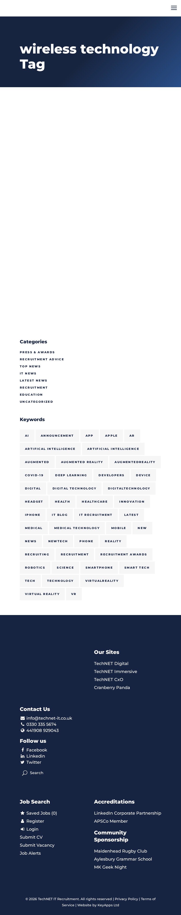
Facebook (36, 750)
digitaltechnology (129, 488)
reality (113, 541)
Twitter (33, 762)
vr (74, 594)
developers (111, 475)
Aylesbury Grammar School (123, 859)
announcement (57, 435)
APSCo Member (111, 821)
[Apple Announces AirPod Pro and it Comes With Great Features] (53, 130)
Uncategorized (36, 401)
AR (132, 435)
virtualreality (102, 581)
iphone (32, 515)
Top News (30, 366)
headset (34, 501)
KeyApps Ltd (108, 905)
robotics (35, 567)
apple (111, 435)
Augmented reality (82, 462)
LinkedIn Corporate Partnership (127, 813)
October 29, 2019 (36, 173)
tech (30, 581)
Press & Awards (37, 352)
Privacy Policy (126, 899)
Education (31, 394)
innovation (132, 501)
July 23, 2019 (107, 173)
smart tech (137, 567)
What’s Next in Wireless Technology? (126, 194)
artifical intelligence (50, 449)
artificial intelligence (113, 449)
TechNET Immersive (115, 671)
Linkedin (35, 756)
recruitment (75, 554)
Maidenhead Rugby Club (120, 851)
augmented (37, 462)
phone (86, 541)
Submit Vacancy (37, 845)
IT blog (60, 515)
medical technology (77, 528)
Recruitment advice (42, 359)
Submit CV (31, 837)
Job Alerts (30, 853)
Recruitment (34, 387)
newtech (58, 541)
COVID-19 (34, 475)
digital (33, 488)
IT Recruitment (96, 515)
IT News (28, 373)
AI (27, 435)
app (90, 435)
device (143, 475)
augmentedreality (135, 462)
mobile (118, 528)
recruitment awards (123, 554)
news (31, 541)
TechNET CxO (108, 679)
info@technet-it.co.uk (49, 718)
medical (34, 528)
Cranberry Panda (112, 687)
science (65, 567)
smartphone (99, 567)
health (62, 501)
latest (131, 515)
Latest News (33, 380)
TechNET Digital (111, 663)
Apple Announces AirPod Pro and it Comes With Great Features (53, 204)
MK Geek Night (110, 867)
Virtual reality (42, 594)
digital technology (74, 488)
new (142, 528)
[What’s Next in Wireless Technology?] (127, 130)
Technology (60, 581)
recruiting (37, 554)
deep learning (71, 475)
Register (34, 821)
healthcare (95, 501)
